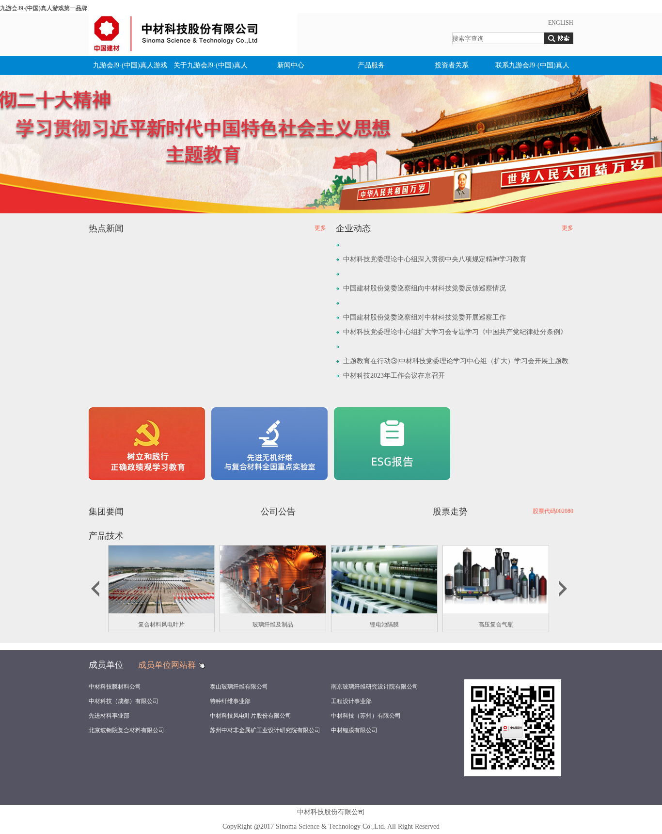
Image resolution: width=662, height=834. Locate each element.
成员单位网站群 (167, 665)
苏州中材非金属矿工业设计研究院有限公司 (265, 730)
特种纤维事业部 (230, 701)
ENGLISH (560, 22)
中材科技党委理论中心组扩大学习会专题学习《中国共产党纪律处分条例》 (455, 332)
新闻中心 (290, 65)
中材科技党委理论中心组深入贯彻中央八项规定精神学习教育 (434, 259)
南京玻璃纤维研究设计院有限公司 (374, 686)
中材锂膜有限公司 (354, 730)
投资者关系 (452, 65)
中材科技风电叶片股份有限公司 (250, 715)
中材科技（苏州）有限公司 (366, 715)
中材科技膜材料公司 (115, 686)
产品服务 (371, 65)
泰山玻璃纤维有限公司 (239, 686)
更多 (320, 228)
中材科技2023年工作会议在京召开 (394, 375)
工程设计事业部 (351, 701)
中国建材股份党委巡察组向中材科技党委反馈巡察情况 (424, 288)
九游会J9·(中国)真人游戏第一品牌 (43, 8)
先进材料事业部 (109, 715)
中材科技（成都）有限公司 (123, 701)
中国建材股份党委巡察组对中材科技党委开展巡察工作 (424, 317)
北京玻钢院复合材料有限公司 (126, 730)
